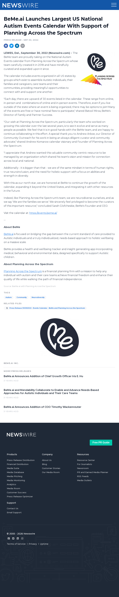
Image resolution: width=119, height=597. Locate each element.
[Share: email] (23, 46)
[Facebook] (9, 538)
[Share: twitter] (11, 46)
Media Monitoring (16, 480)
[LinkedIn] (18, 538)
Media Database (15, 472)
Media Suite (13, 468)
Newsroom (83, 468)
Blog (44, 464)
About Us (47, 460)
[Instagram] (22, 538)
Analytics (11, 484)
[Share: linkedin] (17, 46)
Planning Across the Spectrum (23, 271)
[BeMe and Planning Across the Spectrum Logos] (97, 69)
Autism (9, 297)
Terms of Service (16, 544)
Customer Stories (51, 468)
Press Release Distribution (21, 460)
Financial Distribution (18, 464)
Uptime (44, 544)
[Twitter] (13, 538)
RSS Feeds (83, 476)
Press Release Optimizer (20, 496)
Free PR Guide (101, 442)
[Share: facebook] (6, 46)
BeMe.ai (8, 234)
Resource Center (86, 460)
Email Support (14, 512)
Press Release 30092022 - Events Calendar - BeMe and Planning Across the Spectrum (47, 308)
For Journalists (84, 464)
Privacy (33, 544)
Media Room (13, 488)
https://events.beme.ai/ (43, 213)
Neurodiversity (38, 297)
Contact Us (12, 508)
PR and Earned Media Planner (92, 472)
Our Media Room (51, 472)
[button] (114, 5)
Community (22, 297)
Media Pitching (14, 476)
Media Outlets (84, 480)
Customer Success (16, 492)
